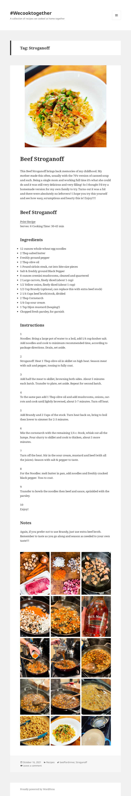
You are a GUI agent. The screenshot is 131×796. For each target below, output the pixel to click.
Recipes (50, 762)
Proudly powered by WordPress (37, 789)
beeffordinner (67, 762)
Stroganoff (81, 762)
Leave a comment (32, 765)
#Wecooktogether (31, 13)
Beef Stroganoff (42, 159)
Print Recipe (27, 222)
